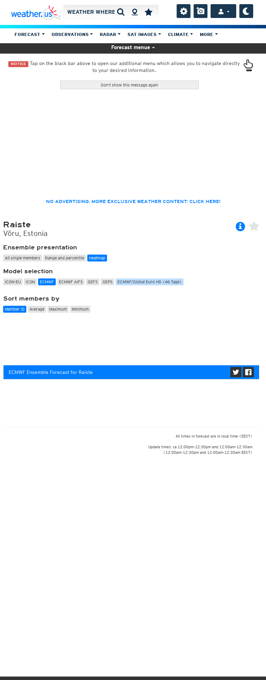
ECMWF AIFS (71, 281)
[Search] (121, 12)
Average (36, 309)
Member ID (15, 309)
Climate (179, 34)
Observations (71, 34)
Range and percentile (64, 257)
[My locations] (148, 12)
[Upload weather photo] (200, 11)
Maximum (58, 309)
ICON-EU (13, 281)
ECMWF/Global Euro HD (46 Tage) (149, 281)
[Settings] (183, 11)
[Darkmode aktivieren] (246, 11)
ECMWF (47, 281)
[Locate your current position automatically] (134, 12)
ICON (30, 281)
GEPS (108, 281)
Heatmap (97, 257)
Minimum (80, 309)
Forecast (28, 34)
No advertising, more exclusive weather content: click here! (133, 201)
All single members (22, 257)
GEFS (93, 281)
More (207, 34)
